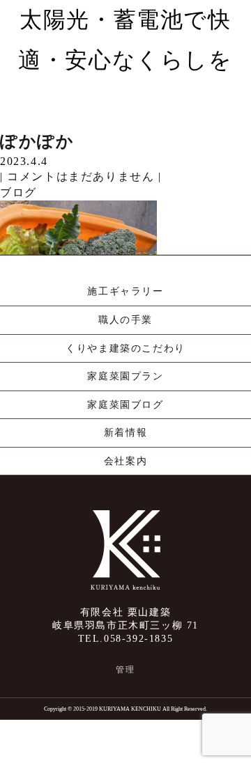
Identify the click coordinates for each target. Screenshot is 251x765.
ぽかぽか (37, 141)
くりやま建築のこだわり (125, 348)
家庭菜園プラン (125, 376)
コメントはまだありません (80, 176)
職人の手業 (125, 320)
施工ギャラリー (125, 291)
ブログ (18, 192)
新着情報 (125, 432)
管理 (125, 670)
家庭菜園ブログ (125, 405)
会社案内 (125, 461)
